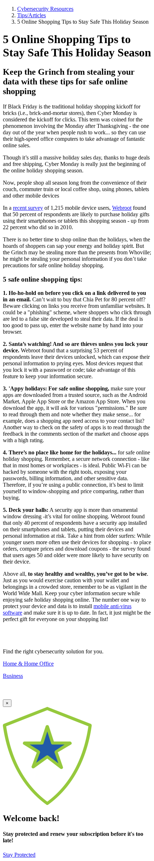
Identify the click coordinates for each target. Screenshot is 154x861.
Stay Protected (19, 855)
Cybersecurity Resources (45, 9)
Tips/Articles (31, 15)
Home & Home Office (28, 664)
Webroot (121, 208)
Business (13, 676)
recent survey (28, 208)
